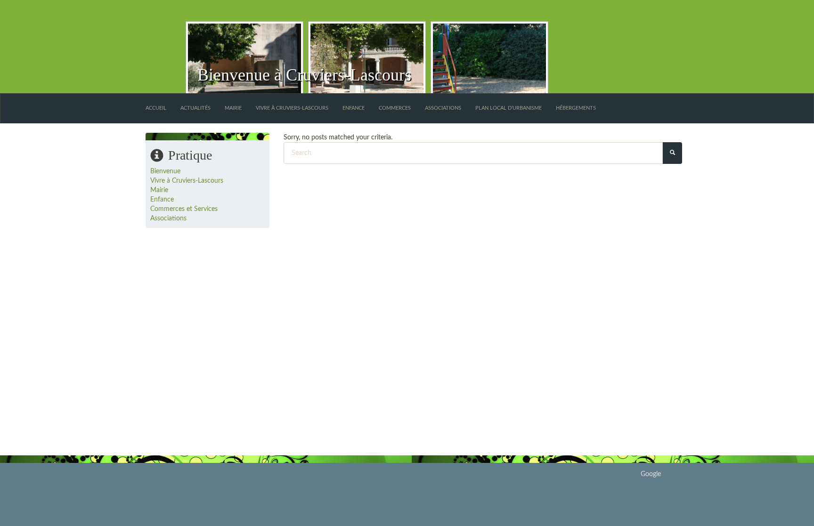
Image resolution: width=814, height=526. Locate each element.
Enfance (353, 108)
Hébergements (576, 108)
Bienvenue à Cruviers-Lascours (304, 74)
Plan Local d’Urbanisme (508, 108)
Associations (443, 108)
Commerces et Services (184, 209)
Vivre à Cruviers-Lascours (292, 108)
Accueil (156, 108)
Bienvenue (165, 171)
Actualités (195, 108)
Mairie (233, 108)
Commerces (395, 108)
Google (651, 474)
